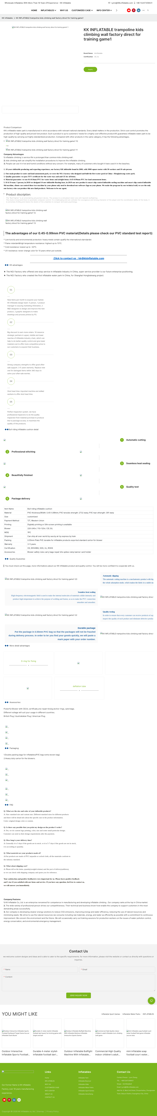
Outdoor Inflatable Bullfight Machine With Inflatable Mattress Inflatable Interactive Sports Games (78, 1053)
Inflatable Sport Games (111, 1014)
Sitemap (40, 1111)
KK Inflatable (7, 18)
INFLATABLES (148, 1014)
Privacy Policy (52, 1111)
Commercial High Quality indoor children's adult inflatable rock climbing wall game (108, 1053)
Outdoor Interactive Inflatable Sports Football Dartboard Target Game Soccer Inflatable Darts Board (15, 1053)
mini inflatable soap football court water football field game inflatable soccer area (137, 1053)
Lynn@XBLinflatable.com (122, 3)
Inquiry (90, 69)
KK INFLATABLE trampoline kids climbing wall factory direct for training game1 (49, 18)
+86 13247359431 (144, 3)
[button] (116, 10)
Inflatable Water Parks (131, 1014)
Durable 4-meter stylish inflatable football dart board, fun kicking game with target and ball (45, 1053)
